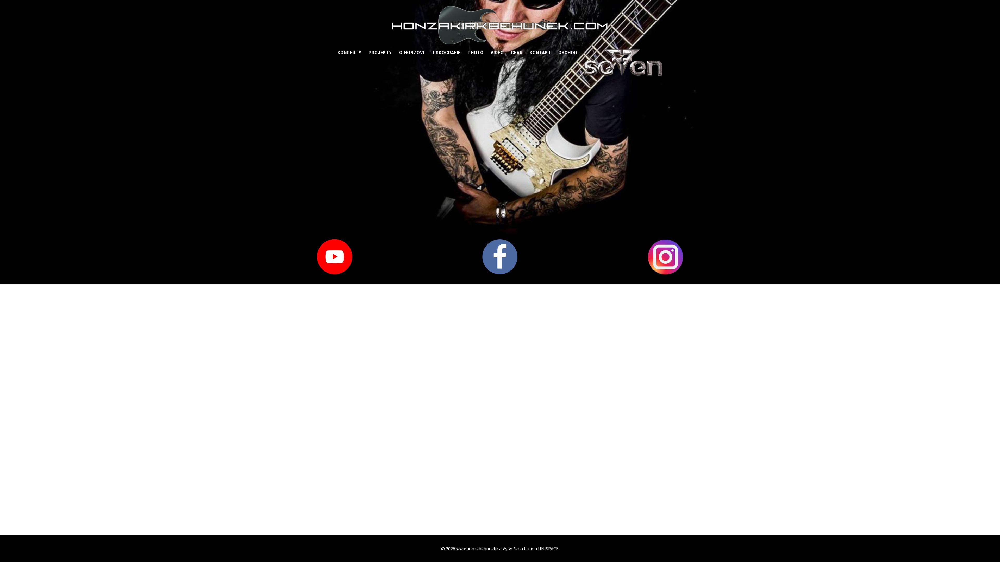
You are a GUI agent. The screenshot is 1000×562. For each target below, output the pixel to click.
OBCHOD (567, 52)
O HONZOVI (411, 52)
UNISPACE (548, 549)
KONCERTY (349, 52)
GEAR (517, 52)
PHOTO (476, 52)
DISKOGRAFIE (446, 52)
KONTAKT (540, 52)
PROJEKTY (380, 52)
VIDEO (497, 52)
